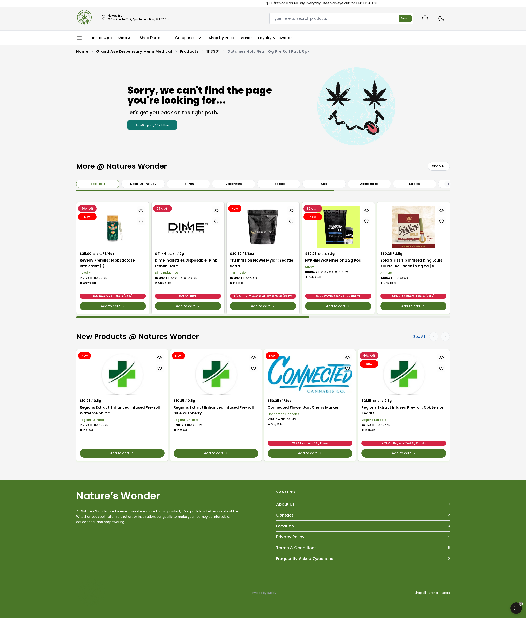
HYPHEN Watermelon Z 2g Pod (333, 260)
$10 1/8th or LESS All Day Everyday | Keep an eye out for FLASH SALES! (308, 3)
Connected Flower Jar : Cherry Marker (303, 407)
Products (189, 51)
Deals (446, 593)
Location (285, 526)
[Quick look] (141, 210)
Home (82, 51)
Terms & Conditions (296, 548)
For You (188, 184)
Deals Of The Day (143, 184)
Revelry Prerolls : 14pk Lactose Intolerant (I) (107, 263)
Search (405, 18)
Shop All (420, 593)
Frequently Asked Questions (304, 559)
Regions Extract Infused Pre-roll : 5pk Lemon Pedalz (402, 410)
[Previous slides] (433, 336)
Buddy (271, 593)
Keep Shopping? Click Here (152, 125)
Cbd (324, 184)
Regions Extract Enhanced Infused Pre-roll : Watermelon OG (120, 410)
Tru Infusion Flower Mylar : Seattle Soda (261, 263)
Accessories (369, 184)
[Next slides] (445, 336)
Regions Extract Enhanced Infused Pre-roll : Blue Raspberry (214, 410)
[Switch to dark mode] (441, 18)
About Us (285, 504)
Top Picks (98, 184)
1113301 (213, 51)
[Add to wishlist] (141, 221)
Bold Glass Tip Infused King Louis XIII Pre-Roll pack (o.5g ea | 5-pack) (411, 263)
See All (419, 336)
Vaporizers (234, 184)
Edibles (414, 184)
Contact (284, 515)
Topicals (278, 184)
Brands (434, 593)
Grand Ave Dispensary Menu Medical (134, 51)
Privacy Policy (290, 537)
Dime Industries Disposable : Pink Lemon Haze (186, 263)
